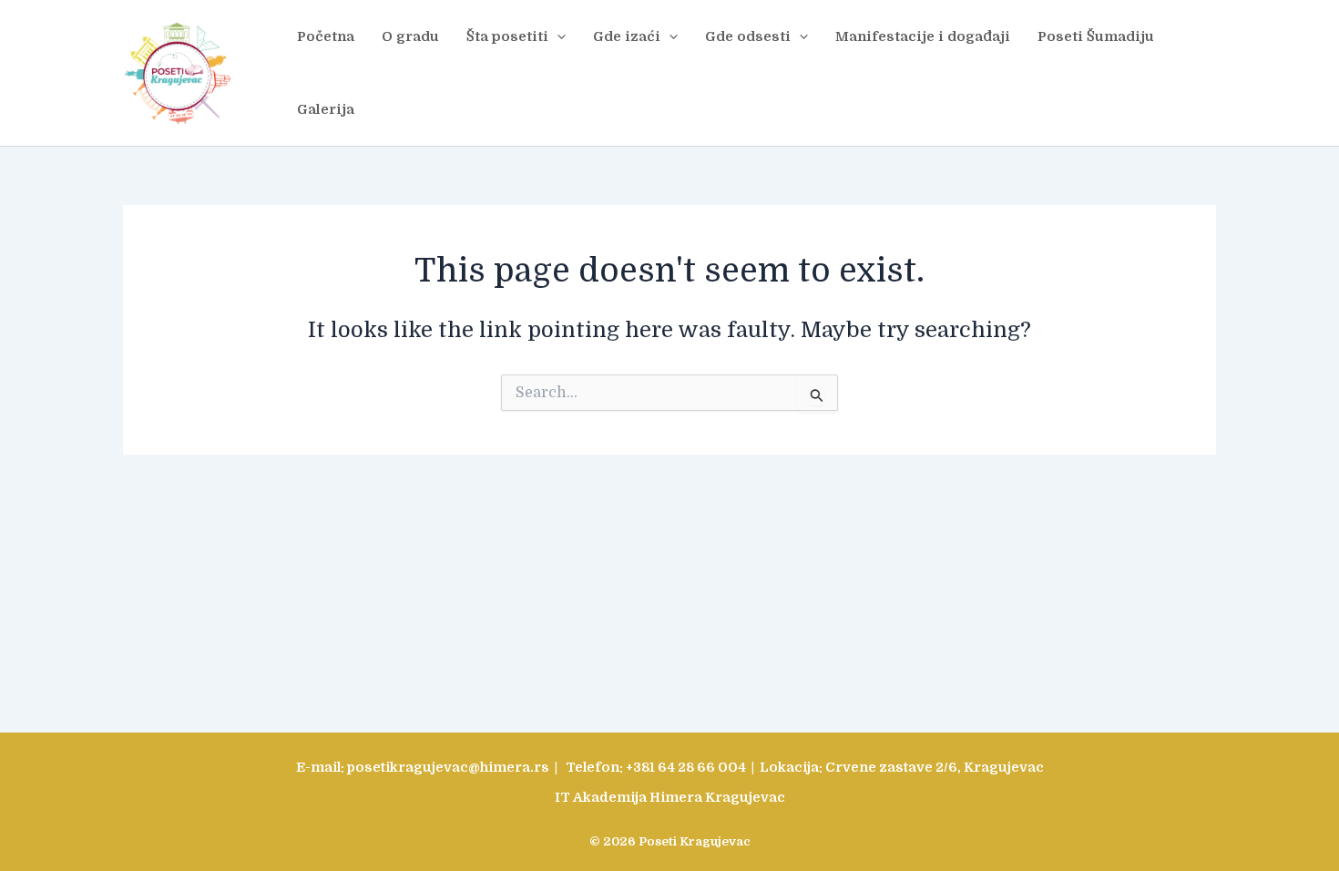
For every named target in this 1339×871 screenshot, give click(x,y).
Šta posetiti (507, 36)
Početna (325, 36)
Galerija (325, 109)
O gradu (410, 36)
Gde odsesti (748, 36)
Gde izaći (626, 36)
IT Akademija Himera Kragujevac (670, 797)
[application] (557, 36)
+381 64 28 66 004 (686, 767)
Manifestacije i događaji (922, 36)
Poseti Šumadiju (1095, 36)
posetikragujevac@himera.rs (448, 767)
